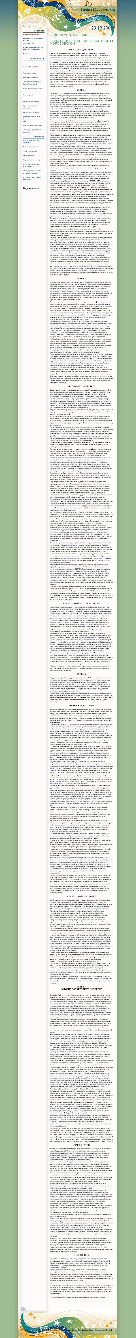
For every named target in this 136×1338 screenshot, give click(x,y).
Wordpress (67, 1330)
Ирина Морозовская (98, 9)
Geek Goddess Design (86, 1330)
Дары (41, 160)
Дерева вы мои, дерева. (31, 101)
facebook (26, 54)
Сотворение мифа (29, 73)
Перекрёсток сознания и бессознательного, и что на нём (32, 119)
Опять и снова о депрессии (32, 125)
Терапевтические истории (69, 35)
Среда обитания (28, 155)
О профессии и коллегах (31, 147)
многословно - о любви (31, 112)
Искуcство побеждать (30, 77)
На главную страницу (30, 26)
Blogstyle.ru (110, 1330)
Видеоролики (31, 188)
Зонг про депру (28, 95)
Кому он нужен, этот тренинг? (33, 88)
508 (48, 1330)
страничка (30, 43)
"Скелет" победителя (30, 151)
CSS (43, 1330)
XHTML (38, 1330)
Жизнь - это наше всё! (30, 66)
